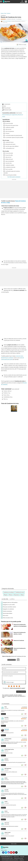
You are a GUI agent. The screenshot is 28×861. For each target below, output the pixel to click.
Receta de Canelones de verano (19, 649)
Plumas (10, 595)
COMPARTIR (22, 2)
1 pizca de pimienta (9, 131)
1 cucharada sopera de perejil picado (13, 135)
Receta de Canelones (19, 640)
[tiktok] (16, 852)
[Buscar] (26, 2)
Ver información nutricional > (14, 177)
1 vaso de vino (8, 163)
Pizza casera (5, 615)
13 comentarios (18, 19)
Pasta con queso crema (8, 618)
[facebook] (3, 852)
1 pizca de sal (8, 129)
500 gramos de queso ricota (11, 125)
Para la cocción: (8, 169)
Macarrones (16, 595)
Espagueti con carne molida (9, 605)
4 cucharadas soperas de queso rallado (14, 137)
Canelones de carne (20, 592)
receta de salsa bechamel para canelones (12, 357)
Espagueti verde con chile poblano (10, 602)
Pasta (5, 13)
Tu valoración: (6, 688)
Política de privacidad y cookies (7, 858)
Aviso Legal (22, 856)
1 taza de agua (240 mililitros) (11, 146)
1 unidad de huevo (9, 142)
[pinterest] (14, 852)
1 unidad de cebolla (9, 127)
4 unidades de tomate (10, 167)
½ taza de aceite (9, 153)
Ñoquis (5, 595)
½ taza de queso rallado (10, 175)
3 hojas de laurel (9, 159)
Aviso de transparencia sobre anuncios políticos (10, 859)
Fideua (22, 595)
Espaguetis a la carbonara (8, 609)
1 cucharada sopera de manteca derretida (12, 172)
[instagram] (8, 852)
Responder (3, 714)
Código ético (22, 859)
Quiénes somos (16, 856)
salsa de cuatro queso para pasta (12, 358)
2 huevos (7, 133)
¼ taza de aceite (9, 123)
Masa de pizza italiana (7, 613)
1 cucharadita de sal (9, 148)
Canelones (8, 13)
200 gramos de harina (10, 144)
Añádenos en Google (22, 44)
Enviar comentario (21, 692)
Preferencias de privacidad (18, 858)
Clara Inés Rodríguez (7, 21)
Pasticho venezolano (7, 611)
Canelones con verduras (9, 592)
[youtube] (11, 852)
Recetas (2, 13)
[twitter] (6, 852)
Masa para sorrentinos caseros (9, 607)
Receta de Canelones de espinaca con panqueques (20, 625)
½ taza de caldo (9, 155)
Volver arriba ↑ (14, 844)
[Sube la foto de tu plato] (18, 659)
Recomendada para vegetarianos (10, 115)
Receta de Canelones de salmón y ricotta (19, 633)
